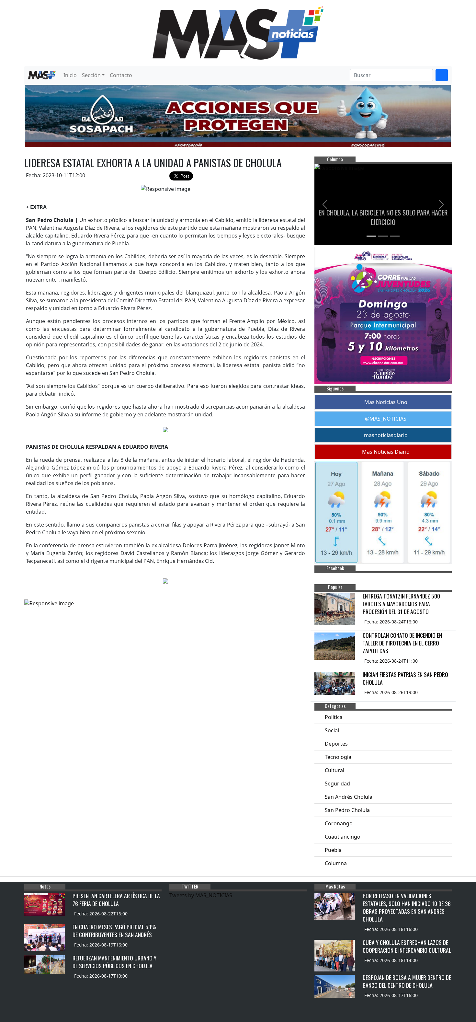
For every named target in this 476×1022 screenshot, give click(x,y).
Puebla (333, 850)
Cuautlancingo (342, 836)
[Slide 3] (395, 236)
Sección (91, 75)
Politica (334, 717)
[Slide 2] (383, 236)
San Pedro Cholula (347, 810)
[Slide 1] (371, 236)
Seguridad (337, 783)
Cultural (334, 770)
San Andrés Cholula (348, 796)
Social (332, 730)
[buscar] (442, 75)
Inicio (70, 75)
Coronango (339, 823)
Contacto (121, 75)
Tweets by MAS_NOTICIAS (200, 895)
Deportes (336, 743)
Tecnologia (338, 757)
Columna (336, 863)
